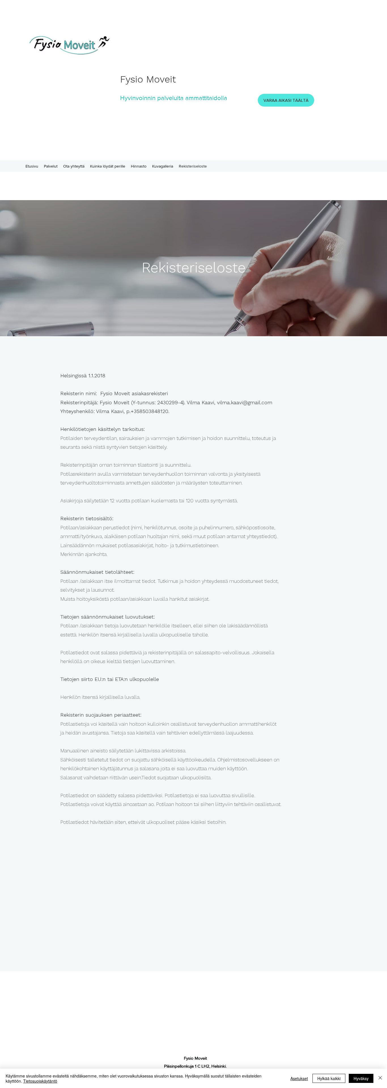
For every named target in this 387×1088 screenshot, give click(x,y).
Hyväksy (361, 1078)
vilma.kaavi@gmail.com (244, 402)
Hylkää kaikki (329, 1078)
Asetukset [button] (299, 1078)
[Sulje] (380, 1078)
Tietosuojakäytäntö (40, 1081)
